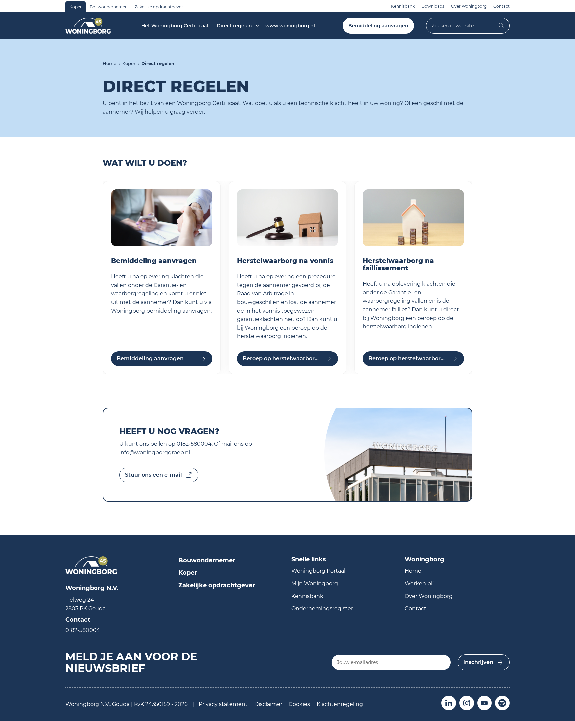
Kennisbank (403, 6)
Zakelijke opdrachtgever (159, 6)
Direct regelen (234, 26)
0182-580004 (82, 630)
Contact (501, 6)
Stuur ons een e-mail (153, 475)
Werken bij (419, 583)
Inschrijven (478, 662)
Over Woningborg (469, 6)
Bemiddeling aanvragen (378, 26)
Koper (75, 6)
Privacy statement (223, 704)
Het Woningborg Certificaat (175, 26)
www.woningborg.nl (290, 26)
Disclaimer (268, 704)
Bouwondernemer (108, 6)
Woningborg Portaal (318, 571)
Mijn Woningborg (314, 583)
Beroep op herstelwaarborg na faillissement (416, 358)
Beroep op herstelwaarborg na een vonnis (290, 358)
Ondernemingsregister (322, 608)
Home (109, 63)
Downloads (432, 6)
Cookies (299, 704)
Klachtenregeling (340, 704)
